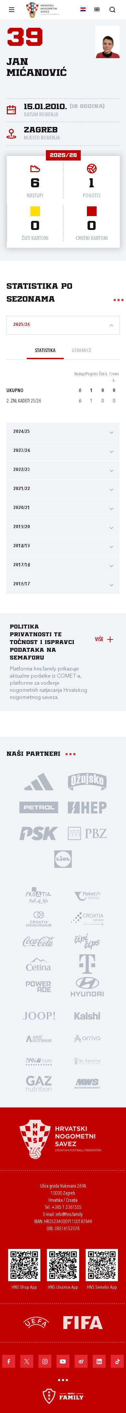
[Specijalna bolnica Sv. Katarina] (87, 1060)
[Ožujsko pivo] (87, 781)
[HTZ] (39, 896)
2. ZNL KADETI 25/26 (23, 401)
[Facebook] (8, 1361)
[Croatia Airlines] (87, 918)
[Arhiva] (112, 9)
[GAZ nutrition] (39, 1083)
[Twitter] (26, 1361)
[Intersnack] (87, 941)
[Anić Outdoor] (39, 1038)
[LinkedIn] (99, 1361)
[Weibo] (81, 1361)
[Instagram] (44, 1361)
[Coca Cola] (39, 941)
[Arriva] (87, 1038)
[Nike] (39, 781)
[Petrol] (39, 807)
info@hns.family (69, 1214)
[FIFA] (83, 1322)
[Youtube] (63, 1361)
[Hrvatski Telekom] (87, 963)
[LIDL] (63, 859)
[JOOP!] (39, 1015)
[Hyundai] (87, 986)
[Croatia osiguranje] (39, 918)
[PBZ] (87, 833)
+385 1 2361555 (66, 1207)
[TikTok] (117, 1361)
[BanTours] (39, 1060)
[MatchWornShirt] (87, 1083)
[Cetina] (39, 963)
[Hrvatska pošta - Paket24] (87, 896)
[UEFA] (36, 1322)
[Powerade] (39, 986)
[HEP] (87, 807)
